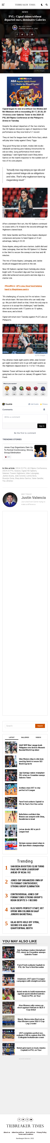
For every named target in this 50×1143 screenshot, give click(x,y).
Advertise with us (18, 1132)
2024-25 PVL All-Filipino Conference (31, 468)
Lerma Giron (31, 476)
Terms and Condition (25, 1134)
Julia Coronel (20, 476)
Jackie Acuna (8, 476)
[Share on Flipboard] (27, 34)
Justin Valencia (26, 26)
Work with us (30, 1132)
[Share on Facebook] (17, 34)
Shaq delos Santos (23, 478)
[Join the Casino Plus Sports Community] (25, 91)
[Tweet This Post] (22, 34)
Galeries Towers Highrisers (13, 473)
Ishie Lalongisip (32, 473)
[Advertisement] (25, 613)
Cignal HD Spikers (29, 471)
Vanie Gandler (37, 478)
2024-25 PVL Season (11, 471)
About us (7, 1132)
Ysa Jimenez (7, 481)
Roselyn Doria (8, 478)
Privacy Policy (41, 1132)
